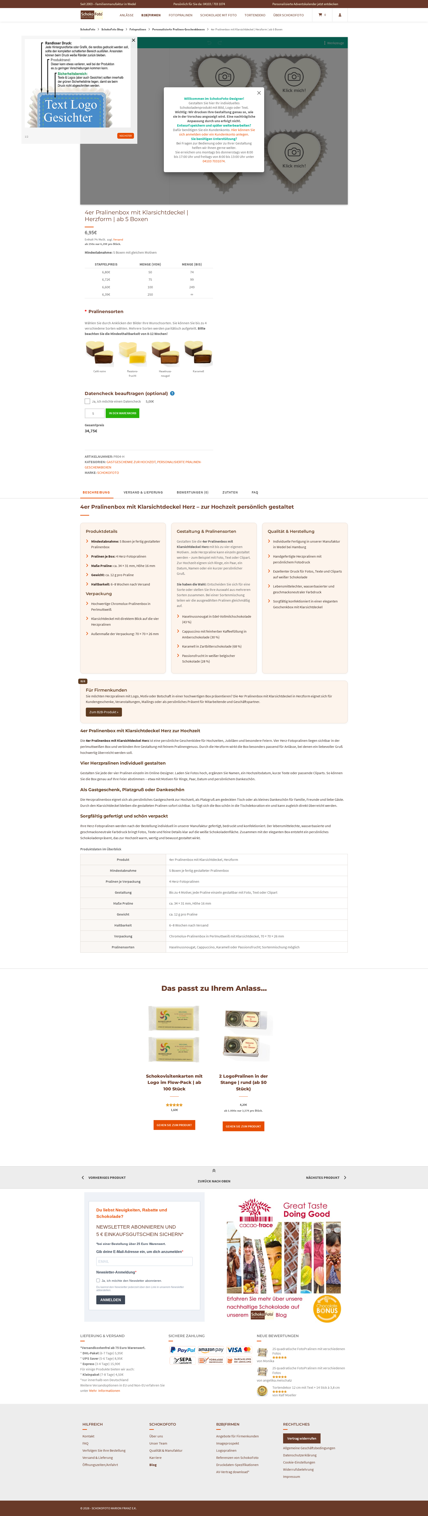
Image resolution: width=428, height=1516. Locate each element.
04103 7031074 (214, 161)
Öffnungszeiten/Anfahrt (100, 1464)
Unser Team (158, 1443)
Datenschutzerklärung (300, 1455)
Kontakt (88, 1436)
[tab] (96, 492)
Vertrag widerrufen (301, 1438)
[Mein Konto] (340, 15)
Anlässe (127, 15)
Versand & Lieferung (143, 492)
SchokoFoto (87, 29)
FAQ (255, 492)
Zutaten (230, 492)
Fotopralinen (180, 15)
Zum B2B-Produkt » (103, 712)
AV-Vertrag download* (232, 1472)
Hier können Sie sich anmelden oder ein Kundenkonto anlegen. (217, 132)
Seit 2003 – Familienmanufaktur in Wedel (108, 4)
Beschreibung (96, 492)
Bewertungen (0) (193, 492)
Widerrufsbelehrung (298, 1469)
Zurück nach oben (214, 1181)
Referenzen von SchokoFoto (237, 1457)
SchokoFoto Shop (112, 29)
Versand (118, 239)
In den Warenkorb (122, 413)
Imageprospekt (227, 1443)
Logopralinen (226, 1450)
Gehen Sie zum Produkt (174, 1125)
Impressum (291, 1476)
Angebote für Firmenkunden (237, 1436)
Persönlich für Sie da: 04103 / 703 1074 (199, 4)
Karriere (155, 1457)
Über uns (156, 1436)
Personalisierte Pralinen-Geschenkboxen (178, 29)
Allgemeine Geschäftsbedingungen (309, 1448)
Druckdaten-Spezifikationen (237, 1464)
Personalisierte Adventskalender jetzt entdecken (305, 4)
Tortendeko (255, 15)
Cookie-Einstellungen (299, 1462)
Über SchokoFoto (288, 15)
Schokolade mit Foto (218, 15)
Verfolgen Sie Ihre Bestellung (104, 1450)
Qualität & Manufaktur (166, 1450)
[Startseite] (91, 15)
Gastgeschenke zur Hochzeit (131, 462)
